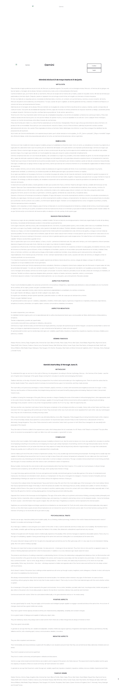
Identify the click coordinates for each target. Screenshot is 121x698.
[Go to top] (118, 679)
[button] (94, 66)
